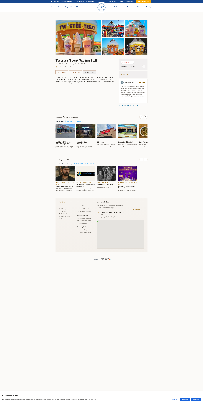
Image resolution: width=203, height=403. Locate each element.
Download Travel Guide (143, 1)
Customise (174, 399)
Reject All (185, 399)
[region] (101, 397)
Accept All (196, 399)
